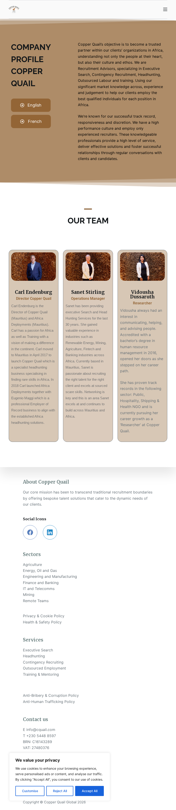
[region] (59, 777)
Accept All (89, 791)
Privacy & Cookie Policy (43, 616)
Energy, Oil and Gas (40, 570)
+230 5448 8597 (41, 735)
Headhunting (34, 656)
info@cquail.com (40, 729)
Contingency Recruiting (43, 662)
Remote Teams (36, 600)
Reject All (60, 791)
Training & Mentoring (41, 674)
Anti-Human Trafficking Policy (49, 701)
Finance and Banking (41, 582)
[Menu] (165, 9)
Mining (28, 594)
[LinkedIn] (50, 532)
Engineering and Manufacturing (50, 576)
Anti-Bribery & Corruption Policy (51, 695)
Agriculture (32, 564)
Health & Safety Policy (42, 622)
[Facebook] (30, 532)
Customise (30, 791)
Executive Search (38, 650)
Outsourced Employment (44, 668)
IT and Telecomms (39, 588)
